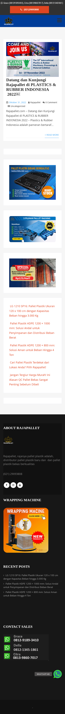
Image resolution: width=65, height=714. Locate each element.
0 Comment (51, 102)
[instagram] (13, 485)
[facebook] (7, 485)
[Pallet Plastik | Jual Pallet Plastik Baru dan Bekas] (8, 24)
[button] (57, 674)
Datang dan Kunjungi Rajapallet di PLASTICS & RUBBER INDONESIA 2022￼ (31, 87)
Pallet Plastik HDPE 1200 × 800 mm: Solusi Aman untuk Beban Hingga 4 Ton (32, 350)
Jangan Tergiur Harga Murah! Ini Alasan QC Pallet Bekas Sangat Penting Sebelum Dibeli (29, 379)
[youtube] (20, 485)
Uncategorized (18, 106)
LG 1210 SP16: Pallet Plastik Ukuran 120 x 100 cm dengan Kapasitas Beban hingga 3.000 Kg (32, 310)
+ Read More (52, 134)
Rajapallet (35, 102)
